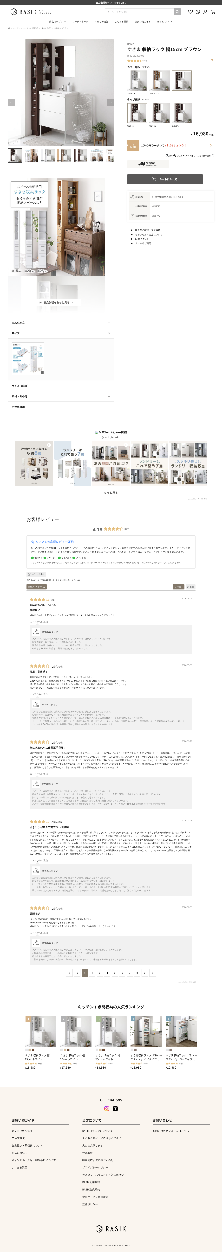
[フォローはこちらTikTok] (115, 1108)
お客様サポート (51, 580)
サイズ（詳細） (21, 386)
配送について (142, 239)
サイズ (16, 333)
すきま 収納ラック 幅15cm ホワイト (37, 1057)
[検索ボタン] (177, 11)
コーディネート (80, 21)
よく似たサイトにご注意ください (101, 1138)
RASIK (130, 43)
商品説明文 (18, 323)
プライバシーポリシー (95, 1167)
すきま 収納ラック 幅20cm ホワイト (72, 1057)
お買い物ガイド (143, 21)
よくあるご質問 (143, 243)
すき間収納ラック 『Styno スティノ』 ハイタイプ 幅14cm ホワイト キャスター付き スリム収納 (146, 1057)
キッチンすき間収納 (30, 28)
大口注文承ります (92, 1145)
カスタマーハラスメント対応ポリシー (104, 1175)
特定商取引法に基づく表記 (97, 1160)
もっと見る (111, 492)
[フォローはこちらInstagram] (106, 1108)
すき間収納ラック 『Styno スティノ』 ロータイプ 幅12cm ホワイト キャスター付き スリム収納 (181, 1057)
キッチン (16, 28)
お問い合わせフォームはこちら (171, 1131)
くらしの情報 (101, 21)
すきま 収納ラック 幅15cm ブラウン (55, 28)
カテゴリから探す (22, 1131)
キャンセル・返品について (149, 234)
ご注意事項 (18, 407)
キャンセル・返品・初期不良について (34, 1160)
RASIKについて (165, 21)
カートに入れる (168, 179)
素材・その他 (19, 396)
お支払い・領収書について (27, 1145)
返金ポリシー (90, 1204)
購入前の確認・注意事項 (147, 230)
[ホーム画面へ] (9, 28)
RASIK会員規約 (91, 1189)
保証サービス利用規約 (95, 1197)
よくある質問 (121, 21)
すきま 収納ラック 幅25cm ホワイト (107, 1057)
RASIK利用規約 (91, 1182)
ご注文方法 (18, 1138)
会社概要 (87, 1153)
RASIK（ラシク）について (97, 1131)
